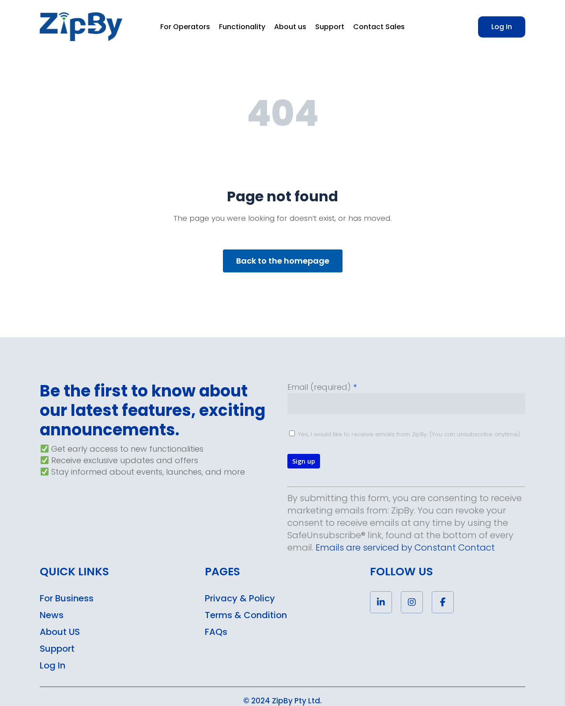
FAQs (216, 632)
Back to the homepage (282, 260)
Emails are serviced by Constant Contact (405, 547)
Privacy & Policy (240, 598)
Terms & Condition (246, 615)
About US (60, 632)
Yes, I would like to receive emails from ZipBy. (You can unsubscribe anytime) (408, 434)
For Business (67, 598)
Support (57, 648)
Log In (52, 665)
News (52, 615)
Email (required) (322, 387)
